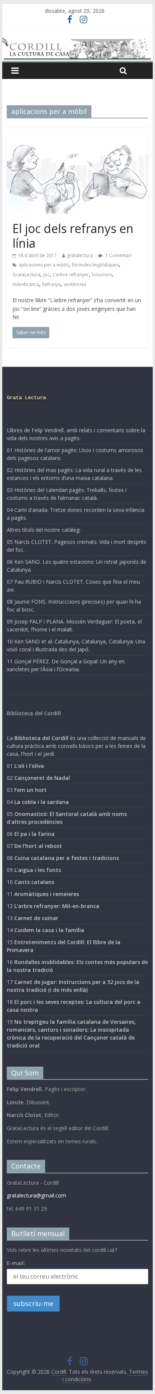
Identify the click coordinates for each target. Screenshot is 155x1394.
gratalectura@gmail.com (36, 1195)
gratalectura (80, 255)
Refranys (51, 284)
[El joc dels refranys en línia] (77, 140)
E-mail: (16, 1263)
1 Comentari (118, 255)
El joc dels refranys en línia (73, 235)
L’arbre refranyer (71, 274)
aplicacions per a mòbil (44, 265)
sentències (75, 284)
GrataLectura (26, 274)
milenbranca (25, 284)
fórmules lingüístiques (95, 265)
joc (46, 274)
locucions (102, 274)
